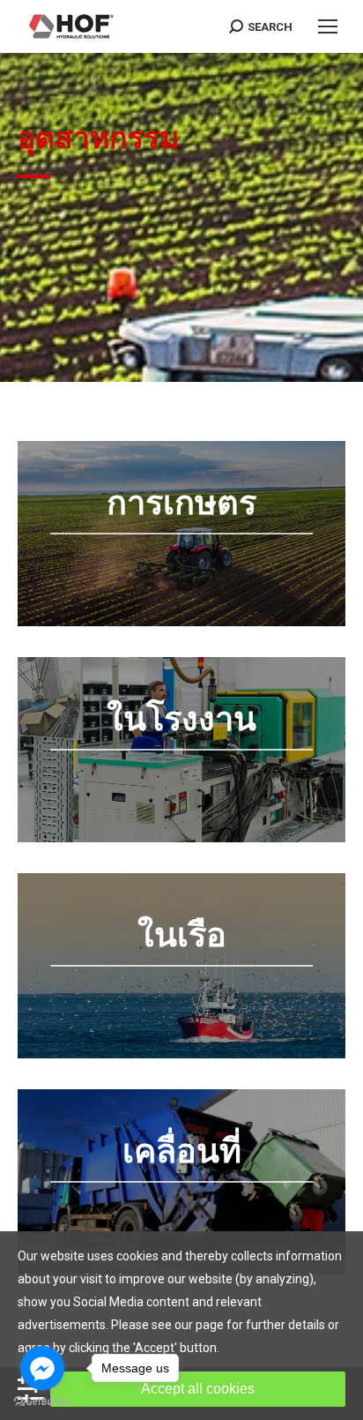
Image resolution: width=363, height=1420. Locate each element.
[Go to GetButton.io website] (42, 1402)
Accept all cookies (198, 1388)
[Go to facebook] (42, 1368)
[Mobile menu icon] (327, 26)
